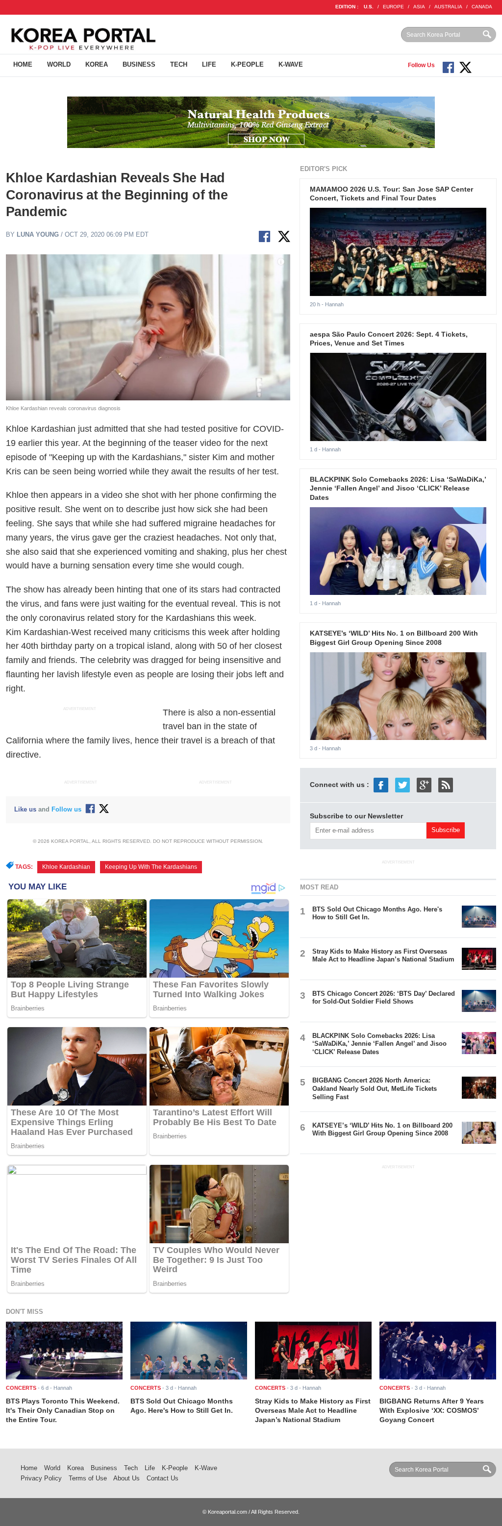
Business (139, 64)
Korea (96, 64)
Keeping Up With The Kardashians (151, 866)
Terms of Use (88, 1478)
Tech (178, 64)
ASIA (419, 6)
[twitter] (402, 784)
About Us (126, 1478)
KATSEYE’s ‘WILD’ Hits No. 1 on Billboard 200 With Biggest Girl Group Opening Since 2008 (382, 1129)
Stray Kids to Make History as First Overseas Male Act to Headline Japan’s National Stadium (383, 955)
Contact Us (162, 1478)
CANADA (482, 6)
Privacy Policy (41, 1478)
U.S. (369, 6)
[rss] (445, 784)
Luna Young (38, 234)
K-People (247, 64)
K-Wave (290, 64)
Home (22, 64)
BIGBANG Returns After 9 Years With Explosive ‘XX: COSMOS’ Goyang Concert (431, 1410)
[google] (424, 784)
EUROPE (393, 6)
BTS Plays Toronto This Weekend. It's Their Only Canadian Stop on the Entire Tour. (63, 1410)
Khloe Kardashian (66, 866)
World (59, 64)
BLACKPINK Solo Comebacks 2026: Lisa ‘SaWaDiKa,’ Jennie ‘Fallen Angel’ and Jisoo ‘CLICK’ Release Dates (398, 488)
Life (209, 64)
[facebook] (381, 784)
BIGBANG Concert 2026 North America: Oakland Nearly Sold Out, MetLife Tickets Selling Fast (374, 1089)
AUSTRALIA (448, 6)
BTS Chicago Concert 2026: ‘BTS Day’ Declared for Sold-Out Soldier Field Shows (383, 998)
